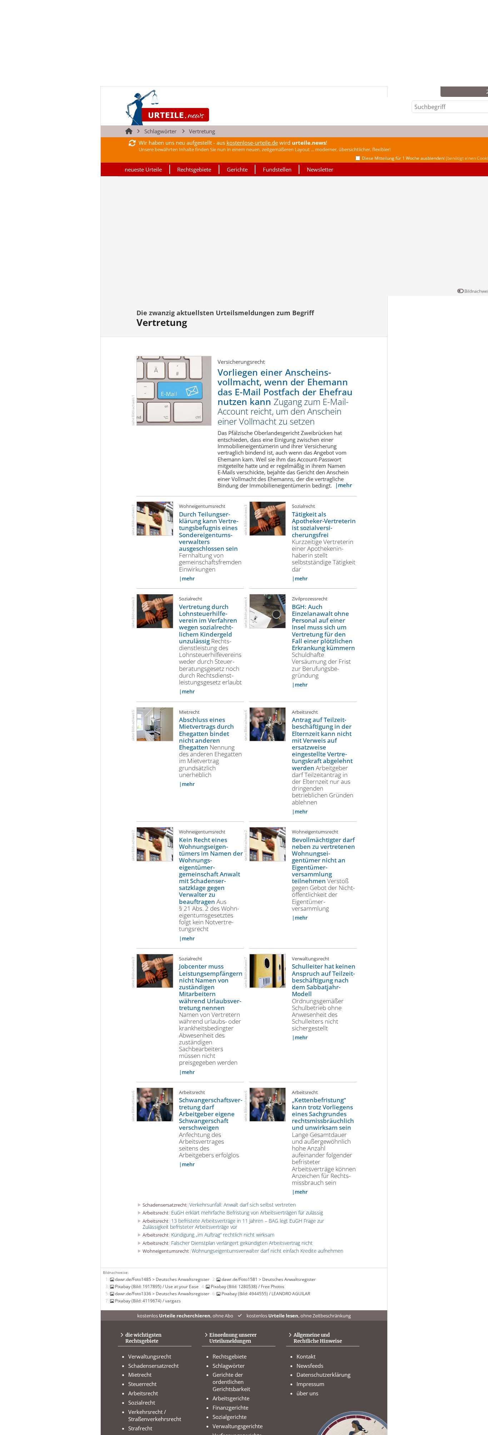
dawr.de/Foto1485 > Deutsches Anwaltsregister (162, 1279)
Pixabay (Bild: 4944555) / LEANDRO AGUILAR (265, 1293)
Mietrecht (139, 1374)
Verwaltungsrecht (149, 1356)
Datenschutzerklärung (323, 1374)
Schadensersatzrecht (153, 1365)
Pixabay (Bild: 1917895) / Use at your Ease (157, 1286)
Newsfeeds (310, 1365)
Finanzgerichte (230, 1407)
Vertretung (202, 131)
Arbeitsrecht (143, 1393)
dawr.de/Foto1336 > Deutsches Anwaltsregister (162, 1293)
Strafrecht (140, 1428)
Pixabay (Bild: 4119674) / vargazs (148, 1300)
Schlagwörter (160, 131)
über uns (307, 1393)
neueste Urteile (143, 169)
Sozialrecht (141, 1402)
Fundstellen (277, 169)
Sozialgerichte (230, 1416)
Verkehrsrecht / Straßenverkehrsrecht (154, 1415)
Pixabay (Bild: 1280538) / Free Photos (247, 1286)
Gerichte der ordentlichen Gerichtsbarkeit (231, 1381)
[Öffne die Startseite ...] (191, 107)
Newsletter (320, 169)
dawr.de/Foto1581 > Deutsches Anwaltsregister (268, 1279)
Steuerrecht (142, 1383)
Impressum (310, 1383)
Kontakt (306, 1356)
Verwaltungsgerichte (238, 1426)
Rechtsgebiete (194, 169)
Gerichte (237, 169)
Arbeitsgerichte (231, 1398)
